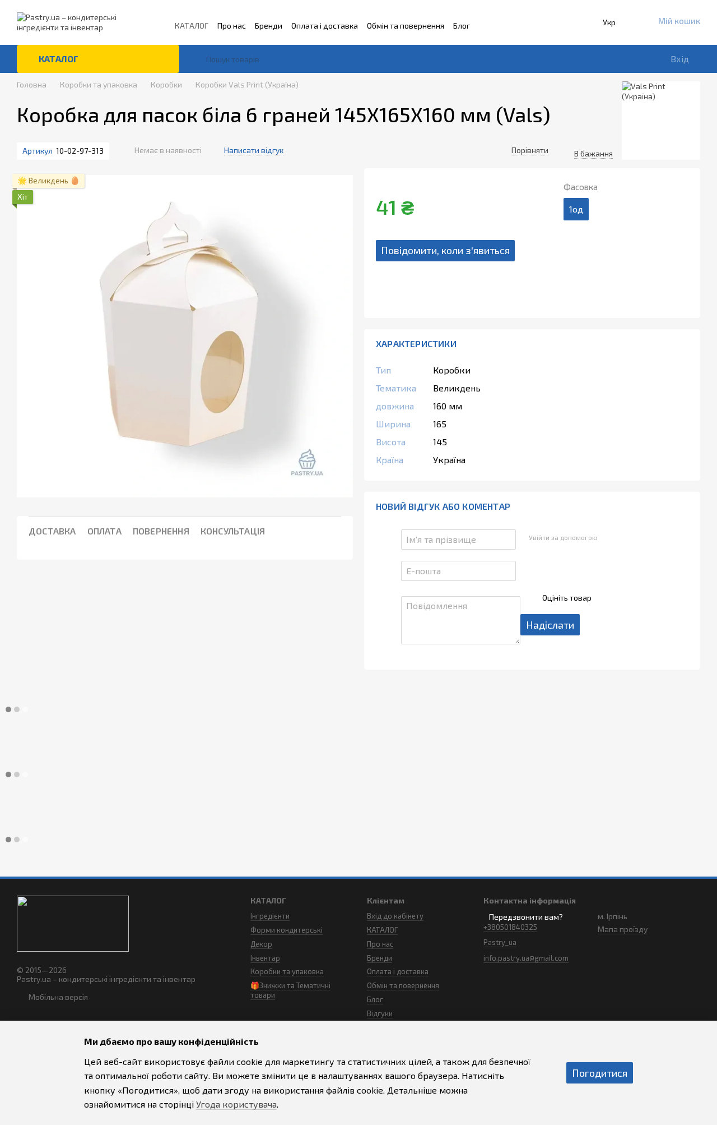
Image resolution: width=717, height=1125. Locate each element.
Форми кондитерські (286, 929)
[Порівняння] (573, 59)
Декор (261, 943)
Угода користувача (236, 1104)
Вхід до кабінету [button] (395, 915)
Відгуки (380, 1013)
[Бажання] (605, 59)
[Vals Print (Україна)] (661, 120)
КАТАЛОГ (191, 25)
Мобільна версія (57, 997)
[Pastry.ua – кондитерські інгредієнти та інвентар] (73, 922)
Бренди (268, 25)
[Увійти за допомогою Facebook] (609, 538)
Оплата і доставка (324, 25)
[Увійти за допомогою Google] (627, 538)
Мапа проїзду (623, 929)
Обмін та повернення (405, 25)
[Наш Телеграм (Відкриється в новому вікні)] (547, 25)
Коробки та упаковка (287, 971)
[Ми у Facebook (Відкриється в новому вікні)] (532, 25)
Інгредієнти (270, 915)
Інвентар (265, 957)
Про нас (231, 25)
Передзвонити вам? (526, 916)
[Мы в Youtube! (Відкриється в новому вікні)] (563, 25)
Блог (461, 25)
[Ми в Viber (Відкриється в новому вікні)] (579, 25)
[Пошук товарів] (197, 59)
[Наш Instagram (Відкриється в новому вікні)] (516, 25)
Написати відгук (253, 150)
